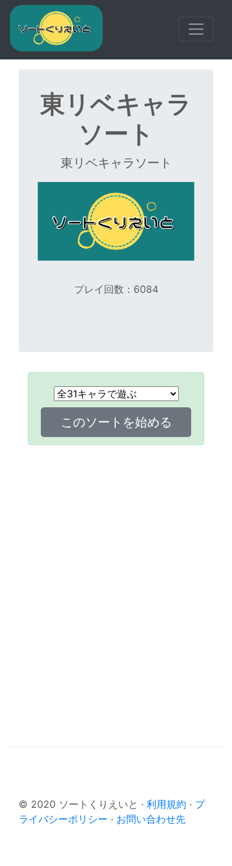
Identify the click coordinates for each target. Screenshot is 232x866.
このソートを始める (116, 422)
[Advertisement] (116, 576)
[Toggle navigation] (196, 29)
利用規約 (166, 804)
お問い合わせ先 (151, 819)
